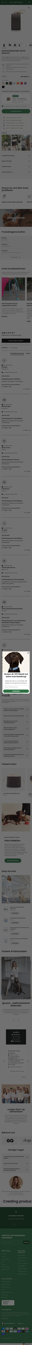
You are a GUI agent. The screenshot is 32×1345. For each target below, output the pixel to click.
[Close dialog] (28, 653)
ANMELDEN (16, 691)
